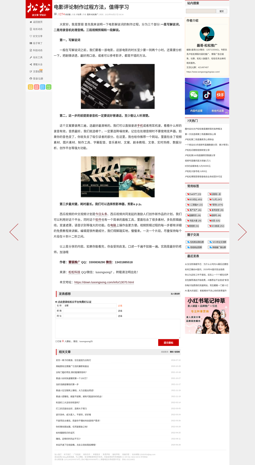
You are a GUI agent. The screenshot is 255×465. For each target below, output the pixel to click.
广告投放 (77, 455)
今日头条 (101, 214)
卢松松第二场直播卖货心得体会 (199, 139)
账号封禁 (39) (217, 210)
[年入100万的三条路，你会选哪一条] (242, 232)
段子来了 (37, 43)
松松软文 (42, 87)
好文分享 (37, 36)
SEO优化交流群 (219, 242)
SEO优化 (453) (195, 199)
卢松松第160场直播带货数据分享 (200, 155)
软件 (98, 219)
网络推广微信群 (219, 247)
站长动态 (37, 29)
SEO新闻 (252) (217, 226)
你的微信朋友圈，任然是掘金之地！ (72, 427)
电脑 (113, 225)
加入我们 (58, 455)
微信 (109, 262)
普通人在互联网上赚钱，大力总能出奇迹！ (75, 390)
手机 (140, 125)
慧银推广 (74, 262)
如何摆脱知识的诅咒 (65, 433)
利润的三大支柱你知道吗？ (68, 402)
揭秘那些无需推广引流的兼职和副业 (72, 366)
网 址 (59, 316)
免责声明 (106, 455)
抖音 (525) (215, 221)
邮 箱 (59, 311)
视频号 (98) (216, 215)
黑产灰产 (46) (195, 210)
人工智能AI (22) (195, 205)
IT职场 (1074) (217, 205)
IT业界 (79, 15)
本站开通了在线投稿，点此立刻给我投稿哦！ (76, 445)
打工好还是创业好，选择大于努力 (71, 408)
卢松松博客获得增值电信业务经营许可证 (203, 176)
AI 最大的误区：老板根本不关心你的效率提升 (206, 290)
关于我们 (67, 455)
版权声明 (116, 455)
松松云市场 (30, 87)
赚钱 (172, 352)
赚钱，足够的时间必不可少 (68, 439)
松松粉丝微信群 (197, 242)
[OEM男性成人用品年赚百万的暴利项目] (14, 232)
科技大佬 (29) (195, 221)
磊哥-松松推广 (92, 15)
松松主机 (48, 87)
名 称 (59, 305)
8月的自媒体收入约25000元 (198, 166)
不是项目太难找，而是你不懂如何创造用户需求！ (78, 420)
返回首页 (37, 22)
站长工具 (37, 57)
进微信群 (36, 87)
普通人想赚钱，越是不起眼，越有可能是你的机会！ (79, 396)
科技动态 (37, 50)
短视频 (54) (194, 226)
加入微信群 (175, 294)
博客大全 (37, 64)
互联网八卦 (216, 194)
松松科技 (39, 9)
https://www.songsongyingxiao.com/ (203, 72)
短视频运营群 (196, 247)
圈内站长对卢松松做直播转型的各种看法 (203, 129)
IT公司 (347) (216, 199)
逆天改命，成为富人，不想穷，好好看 (73, 414)
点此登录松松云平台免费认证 (74, 302)
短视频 (177, 352)
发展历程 (125, 455)
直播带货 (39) (195, 215)
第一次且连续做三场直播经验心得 (200, 134)
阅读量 (64, 15)
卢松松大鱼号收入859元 (196, 171)
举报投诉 (96, 455)
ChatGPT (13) (195, 194)
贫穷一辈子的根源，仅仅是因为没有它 (73, 360)
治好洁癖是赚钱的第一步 (67, 384)
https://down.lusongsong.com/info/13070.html (104, 282)
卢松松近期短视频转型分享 (197, 150)
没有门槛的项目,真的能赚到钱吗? (71, 372)
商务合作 (86, 455)
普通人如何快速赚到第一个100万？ (72, 378)
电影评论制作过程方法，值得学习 (91, 7)
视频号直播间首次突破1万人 (198, 160)
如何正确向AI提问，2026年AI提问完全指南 (204, 269)
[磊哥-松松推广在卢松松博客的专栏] (207, 34)
